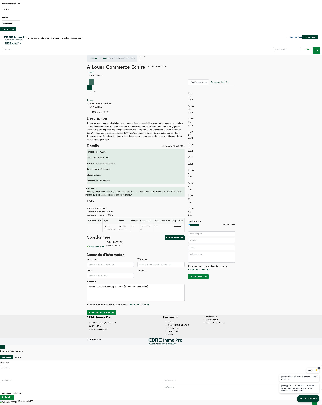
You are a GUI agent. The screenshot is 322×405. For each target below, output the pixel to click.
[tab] (91, 82)
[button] (308, 398)
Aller (316, 50)
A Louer (90, 72)
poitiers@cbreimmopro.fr (98, 329)
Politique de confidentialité (215, 323)
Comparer (6, 357)
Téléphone (142, 259)
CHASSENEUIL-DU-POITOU (178, 325)
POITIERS (171, 322)
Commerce (104, 58)
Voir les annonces (174, 238)
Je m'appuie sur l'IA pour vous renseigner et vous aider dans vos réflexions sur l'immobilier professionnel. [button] (298, 388)
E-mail (90, 270)
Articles (5, 17)
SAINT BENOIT (173, 331)
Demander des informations (101, 312)
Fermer (18, 357)
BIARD (170, 334)
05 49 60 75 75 (295, 37)
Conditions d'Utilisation (138, 304)
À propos (5, 9)
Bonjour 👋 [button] (312, 370)
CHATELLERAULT (174, 328)
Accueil (93, 58)
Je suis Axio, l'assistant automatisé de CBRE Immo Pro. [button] (299, 378)
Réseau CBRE (7, 23)
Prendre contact (8, 29)
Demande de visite (198, 276)
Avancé (307, 49)
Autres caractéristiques (12, 393)
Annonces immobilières (11, 3)
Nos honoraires (211, 316)
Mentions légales (212, 319)
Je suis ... (141, 270)
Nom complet (93, 259)
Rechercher (7, 397)
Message (91, 281)
